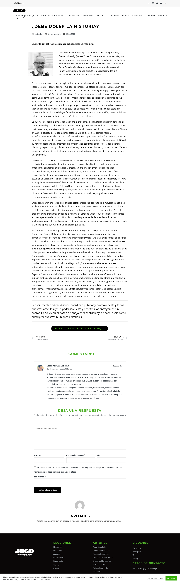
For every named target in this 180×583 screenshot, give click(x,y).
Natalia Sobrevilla (100, 568)
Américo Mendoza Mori (103, 557)
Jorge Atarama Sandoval (58, 366)
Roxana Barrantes (101, 554)
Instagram (136, 552)
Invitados (97, 571)
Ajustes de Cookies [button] (155, 578)
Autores (56, 554)
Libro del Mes (59, 557)
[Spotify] (165, 3)
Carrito (56, 569)
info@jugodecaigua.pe (147, 568)
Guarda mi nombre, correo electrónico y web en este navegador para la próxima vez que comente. (79, 467)
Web (99, 455)
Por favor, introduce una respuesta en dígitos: (55, 472)
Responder (117, 366)
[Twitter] (157, 3)
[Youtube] (161, 3)
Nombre (38, 455)
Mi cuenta (57, 550)
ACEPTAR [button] (171, 578)
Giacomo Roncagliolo (102, 561)
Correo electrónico (75, 455)
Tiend (55, 565)
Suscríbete (58, 561)
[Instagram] (153, 3)
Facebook (136, 548)
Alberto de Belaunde (101, 550)
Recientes (57, 547)
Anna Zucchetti (99, 547)
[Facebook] (149, 3)
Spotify (135, 558)
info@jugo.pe (19, 3)
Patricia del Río (99, 564)
